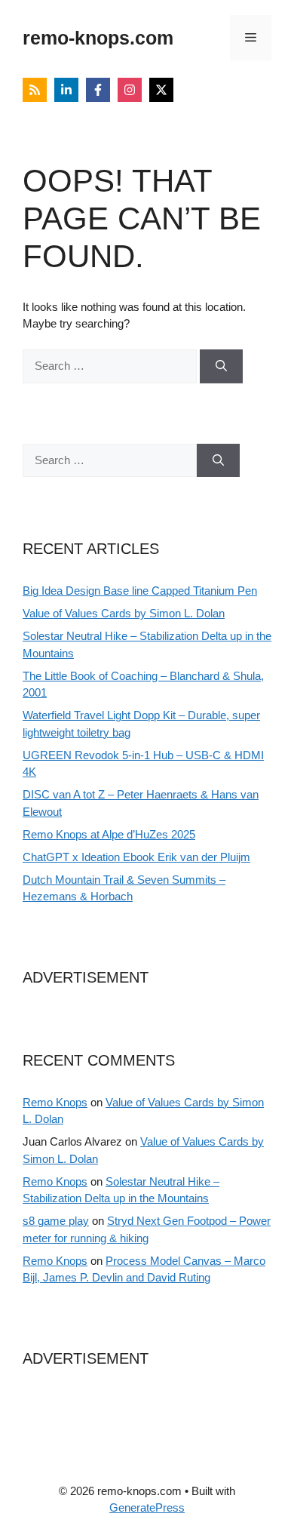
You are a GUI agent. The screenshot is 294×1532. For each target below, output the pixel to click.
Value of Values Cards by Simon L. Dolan (124, 613)
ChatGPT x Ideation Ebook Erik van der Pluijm (136, 857)
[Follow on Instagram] (130, 90)
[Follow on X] (161, 90)
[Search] (221, 366)
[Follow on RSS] (35, 90)
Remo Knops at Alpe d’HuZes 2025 (109, 834)
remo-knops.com (98, 37)
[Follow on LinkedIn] (66, 90)
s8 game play (56, 1220)
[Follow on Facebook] (98, 90)
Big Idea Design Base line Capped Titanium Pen (140, 590)
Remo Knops (55, 1102)
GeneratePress (147, 1507)
